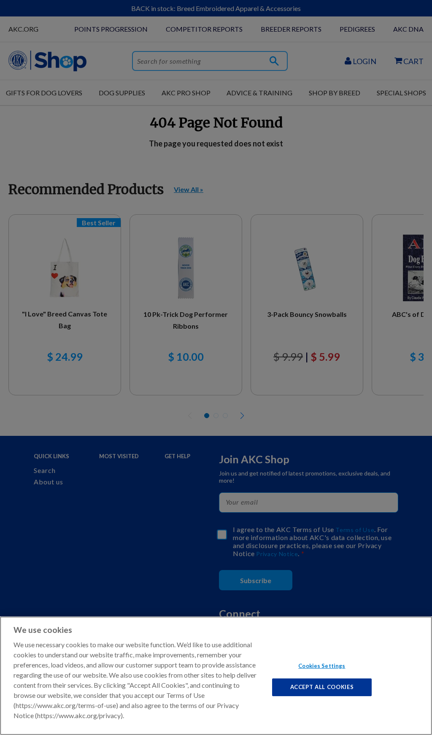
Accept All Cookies (322, 687)
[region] (216, 675)
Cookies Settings (321, 665)
